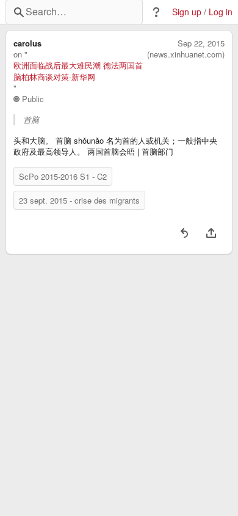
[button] (156, 12)
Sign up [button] (186, 12)
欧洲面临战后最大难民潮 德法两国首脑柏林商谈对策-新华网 (78, 71)
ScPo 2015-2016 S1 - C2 (63, 176)
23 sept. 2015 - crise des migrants (79, 200)
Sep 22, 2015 (201, 43)
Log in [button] (221, 12)
